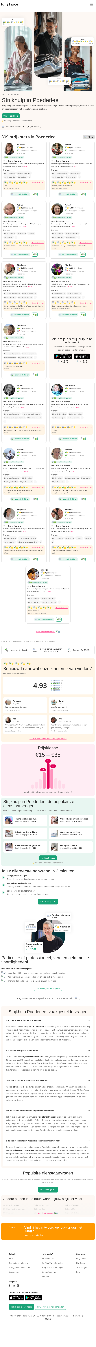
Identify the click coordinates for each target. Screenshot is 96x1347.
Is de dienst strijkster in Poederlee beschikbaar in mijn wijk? (33, 1141)
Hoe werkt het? (48, 1258)
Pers (78, 1272)
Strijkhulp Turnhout (72, 1205)
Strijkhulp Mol (70, 1209)
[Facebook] (9, 1286)
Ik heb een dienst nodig (21, 1307)
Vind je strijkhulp (10, 116)
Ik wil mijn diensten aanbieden (50, 1307)
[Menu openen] (92, 4)
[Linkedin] (14, 1286)
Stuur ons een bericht (33, 1235)
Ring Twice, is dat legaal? (53, 1267)
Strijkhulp (29, 641)
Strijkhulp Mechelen (41, 1205)
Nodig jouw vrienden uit (19, 1267)
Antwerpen (40, 641)
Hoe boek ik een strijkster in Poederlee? (24, 1020)
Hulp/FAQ (46, 1276)
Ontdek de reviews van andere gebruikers (48, 738)
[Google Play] (63, 356)
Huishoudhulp (18, 641)
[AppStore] (82, 356)
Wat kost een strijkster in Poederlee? (23, 1050)
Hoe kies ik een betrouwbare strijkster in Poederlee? (30, 1110)
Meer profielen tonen (45, 631)
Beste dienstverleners (18, 1263)
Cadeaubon (14, 1272)
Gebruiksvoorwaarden (62, 1316)
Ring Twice (5, 641)
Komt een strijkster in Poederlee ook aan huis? (27, 1080)
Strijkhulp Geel (39, 1209)
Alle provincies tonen (46, 1213)
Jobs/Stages (81, 1267)
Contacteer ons (49, 1272)
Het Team (80, 1263)
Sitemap (48, 1319)
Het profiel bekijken (21, 194)
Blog (11, 1258)
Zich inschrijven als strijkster (48, 988)
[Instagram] (18, 1286)
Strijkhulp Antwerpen (11, 1205)
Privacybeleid (79, 1316)
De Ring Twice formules (52, 1263)
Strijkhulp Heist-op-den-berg (14, 1209)
